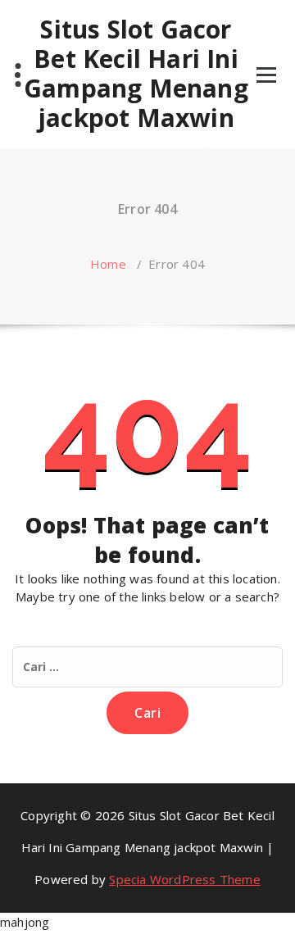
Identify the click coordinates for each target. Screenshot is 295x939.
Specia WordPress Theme (184, 879)
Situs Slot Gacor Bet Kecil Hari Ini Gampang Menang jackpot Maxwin (136, 74)
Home (108, 264)
